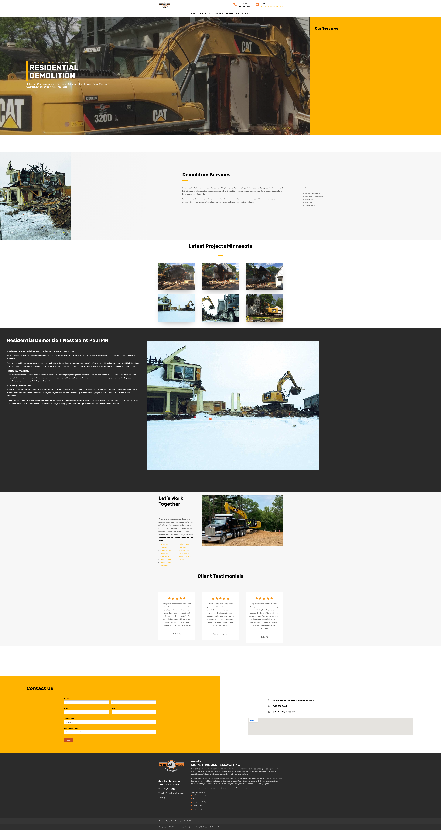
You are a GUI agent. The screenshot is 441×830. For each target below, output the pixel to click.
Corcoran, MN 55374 (166, 789)
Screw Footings (185, 550)
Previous (221, 827)
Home (193, 14)
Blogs (245, 14)
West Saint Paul (52, 62)
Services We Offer (198, 792)
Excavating (59, 651)
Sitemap (161, 797)
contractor (197, 788)
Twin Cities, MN (53, 87)
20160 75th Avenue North (168, 784)
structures (134, 400)
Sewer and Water (200, 802)
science (60, 400)
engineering (71, 400)
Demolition (329, 63)
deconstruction (33, 403)
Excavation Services (334, 44)
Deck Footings (184, 553)
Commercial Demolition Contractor (165, 553)
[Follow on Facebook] (331, 683)
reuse (110, 403)
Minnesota (40, 62)
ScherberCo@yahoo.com (272, 6)
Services (217, 14)
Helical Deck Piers (200, 795)
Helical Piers (165, 559)
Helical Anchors (309, 667)
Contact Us (231, 14)
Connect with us (259, 143)
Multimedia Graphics (178, 827)
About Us (203, 14)
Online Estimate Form (367, 483)
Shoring (181, 667)
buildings (110, 400)
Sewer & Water (184, 651)
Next (214, 827)
